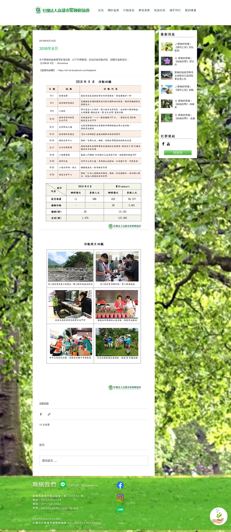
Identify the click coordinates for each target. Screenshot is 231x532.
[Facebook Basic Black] (163, 144)
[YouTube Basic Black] (168, 144)
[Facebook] (120, 485)
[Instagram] (120, 497)
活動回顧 (44, 403)
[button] (113, 10)
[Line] (63, 484)
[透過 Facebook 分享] (40, 414)
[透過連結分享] (49, 414)
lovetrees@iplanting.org (60, 507)
